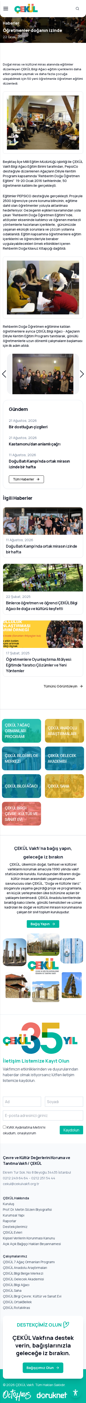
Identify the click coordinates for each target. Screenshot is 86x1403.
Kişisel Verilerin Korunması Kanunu (29, 1238)
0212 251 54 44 (43, 1178)
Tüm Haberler (23, 479)
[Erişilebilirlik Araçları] (75, 1392)
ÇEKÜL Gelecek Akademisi (23, 1279)
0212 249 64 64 (15, 1178)
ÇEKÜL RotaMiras (16, 1307)
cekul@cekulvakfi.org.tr (21, 1183)
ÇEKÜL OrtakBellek (17, 1302)
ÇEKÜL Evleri (12, 1232)
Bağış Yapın (40, 924)
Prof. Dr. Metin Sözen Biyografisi (27, 1209)
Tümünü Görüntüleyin (60, 686)
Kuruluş (8, 1203)
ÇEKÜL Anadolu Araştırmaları (25, 1267)
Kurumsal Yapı (13, 1215)
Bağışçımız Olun (40, 1367)
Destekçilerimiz (15, 1226)
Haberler (11, 23)
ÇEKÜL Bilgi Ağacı (16, 1284)
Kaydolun (71, 1130)
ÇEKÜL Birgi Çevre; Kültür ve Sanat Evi (32, 1296)
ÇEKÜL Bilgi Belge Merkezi (23, 1273)
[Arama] (77, 8)
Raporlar (9, 1221)
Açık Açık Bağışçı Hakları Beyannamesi (32, 1244)
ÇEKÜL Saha (12, 1290)
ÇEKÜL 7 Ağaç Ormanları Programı (29, 1262)
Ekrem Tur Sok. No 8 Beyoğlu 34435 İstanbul (37, 1172)
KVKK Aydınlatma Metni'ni (25, 1127)
